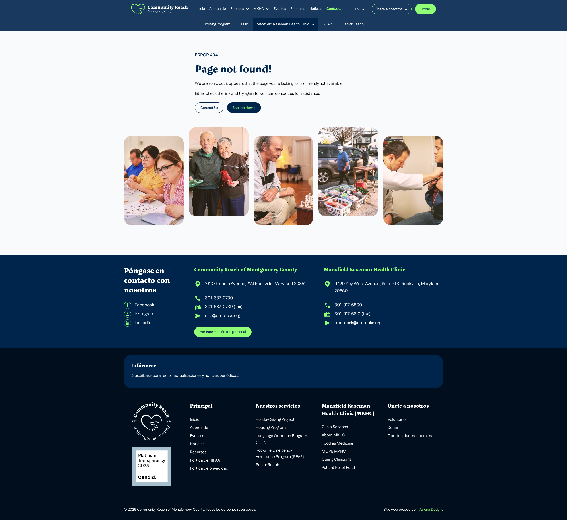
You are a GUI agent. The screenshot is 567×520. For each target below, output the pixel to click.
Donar (425, 9)
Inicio (201, 9)
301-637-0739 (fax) (224, 307)
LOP (244, 24)
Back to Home (244, 108)
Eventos (280, 9)
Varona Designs (431, 509)
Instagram (145, 314)
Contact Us (209, 108)
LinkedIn (143, 323)
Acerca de (217, 9)
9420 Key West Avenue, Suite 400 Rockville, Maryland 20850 (387, 287)
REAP (327, 24)
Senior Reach (353, 24)
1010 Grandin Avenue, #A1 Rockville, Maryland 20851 (255, 284)
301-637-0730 (219, 298)
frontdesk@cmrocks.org (357, 323)
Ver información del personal (223, 332)
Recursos (297, 9)
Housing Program (217, 24)
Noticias (315, 9)
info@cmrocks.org (222, 316)
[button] (240, 9)
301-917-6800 (348, 305)
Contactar (334, 9)
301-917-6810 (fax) (352, 314)
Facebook (144, 305)
